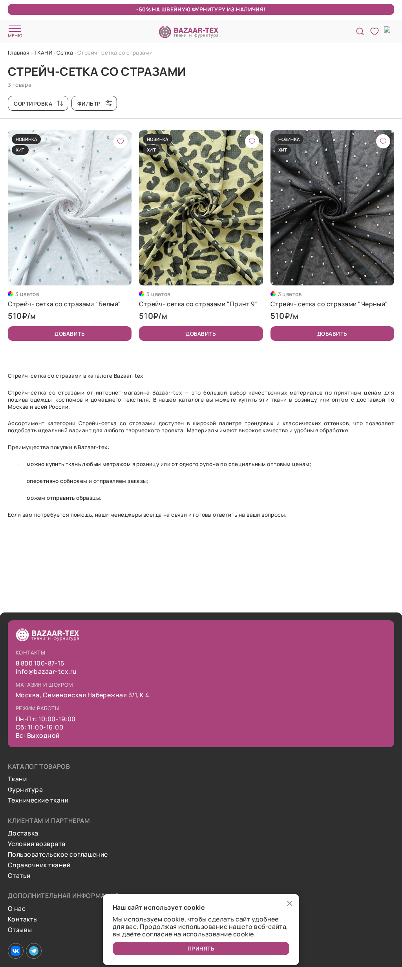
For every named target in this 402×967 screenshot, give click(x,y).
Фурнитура (25, 789)
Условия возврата (37, 844)
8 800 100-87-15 (40, 663)
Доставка (23, 833)
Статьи (19, 875)
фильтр (88, 103)
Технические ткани (38, 800)
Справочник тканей (39, 865)
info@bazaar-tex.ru (46, 671)
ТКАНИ (43, 52)
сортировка (33, 103)
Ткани (17, 779)
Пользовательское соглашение (58, 854)
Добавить (70, 333)
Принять (201, 948)
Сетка (65, 52)
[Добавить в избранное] (120, 141)
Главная (19, 52)
